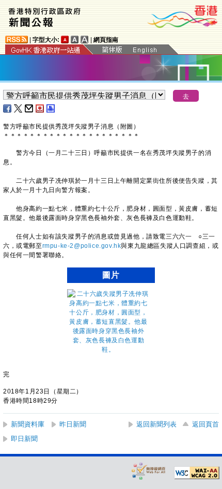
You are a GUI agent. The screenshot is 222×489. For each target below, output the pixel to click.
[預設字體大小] (65, 39)
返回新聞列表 (156, 424)
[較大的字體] (75, 39)
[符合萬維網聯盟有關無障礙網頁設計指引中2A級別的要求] (196, 473)
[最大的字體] (85, 39)
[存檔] (40, 108)
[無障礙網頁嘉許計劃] (148, 471)
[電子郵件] (29, 108)
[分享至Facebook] (7, 108)
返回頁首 (205, 424)
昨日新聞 (72, 424)
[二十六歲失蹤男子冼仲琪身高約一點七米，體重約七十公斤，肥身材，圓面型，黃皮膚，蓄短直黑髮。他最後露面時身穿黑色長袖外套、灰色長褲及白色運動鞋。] (108, 349)
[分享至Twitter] (18, 108)
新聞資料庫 (27, 424)
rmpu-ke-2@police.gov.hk (81, 245)
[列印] (51, 108)
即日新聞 (24, 439)
